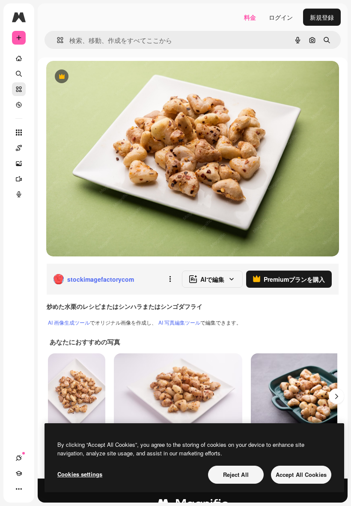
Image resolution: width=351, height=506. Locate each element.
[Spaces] (19, 148)
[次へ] (336, 396)
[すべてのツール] (19, 132)
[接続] (19, 458)
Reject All (236, 474)
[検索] (19, 74)
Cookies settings (79, 474)
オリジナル (105, 76)
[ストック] (19, 89)
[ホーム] (19, 58)
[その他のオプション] (169, 279)
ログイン (281, 17)
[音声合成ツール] (19, 194)
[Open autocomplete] (56, 40)
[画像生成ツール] (19, 163)
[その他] (19, 489)
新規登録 (322, 17)
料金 (250, 17)
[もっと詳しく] (19, 104)
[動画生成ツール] (19, 179)
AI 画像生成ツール (69, 322)
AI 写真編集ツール (179, 322)
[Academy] (19, 473)
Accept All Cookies (301, 474)
